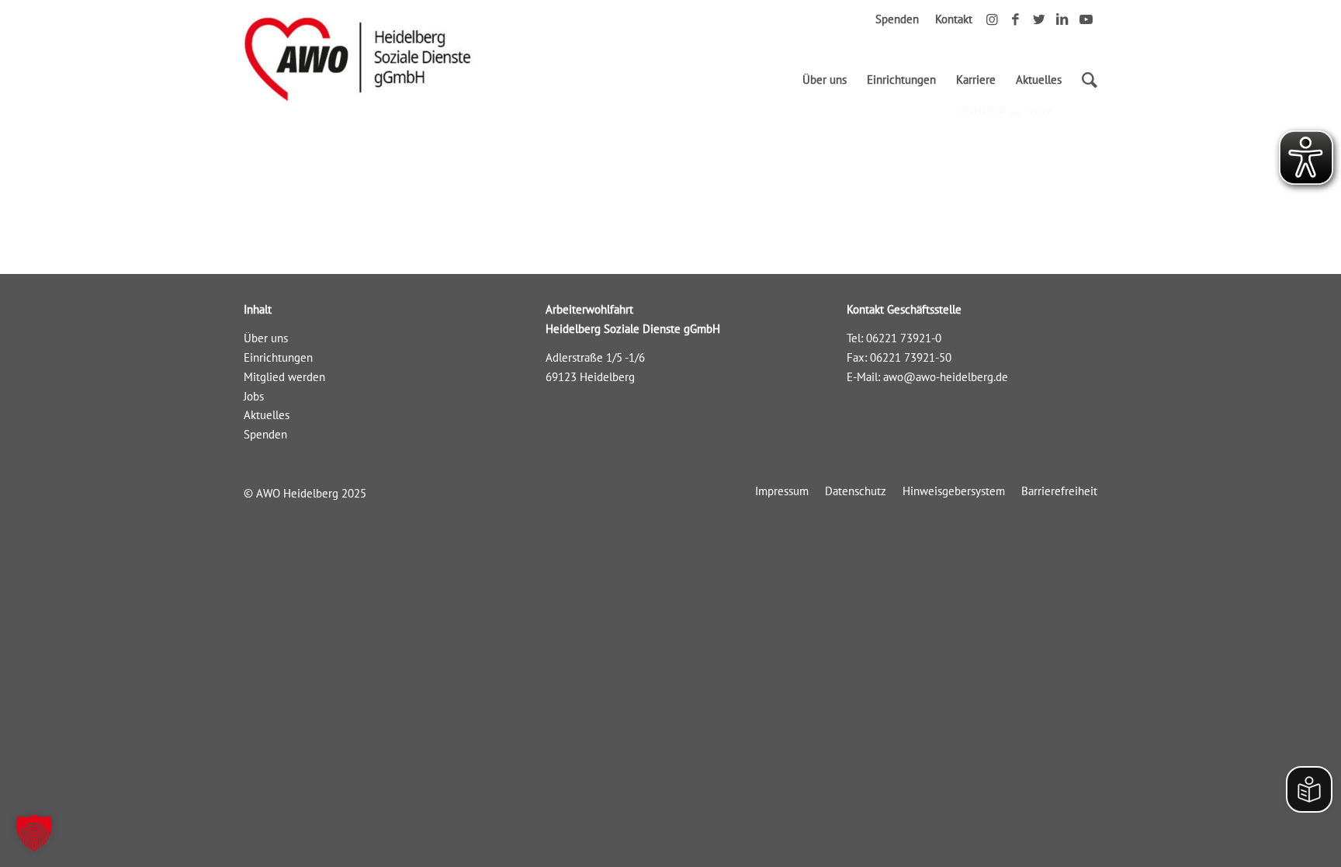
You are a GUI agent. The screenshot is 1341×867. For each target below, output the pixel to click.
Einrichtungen (278, 357)
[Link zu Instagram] (992, 19)
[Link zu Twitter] (1038, 19)
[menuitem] (824, 80)
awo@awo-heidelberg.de (945, 376)
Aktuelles (266, 414)
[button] (34, 833)
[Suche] (1084, 80)
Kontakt (953, 19)
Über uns (266, 338)
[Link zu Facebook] (1015, 19)
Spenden (897, 19)
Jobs (254, 396)
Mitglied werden (284, 376)
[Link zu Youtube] (1085, 19)
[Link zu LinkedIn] (1062, 19)
